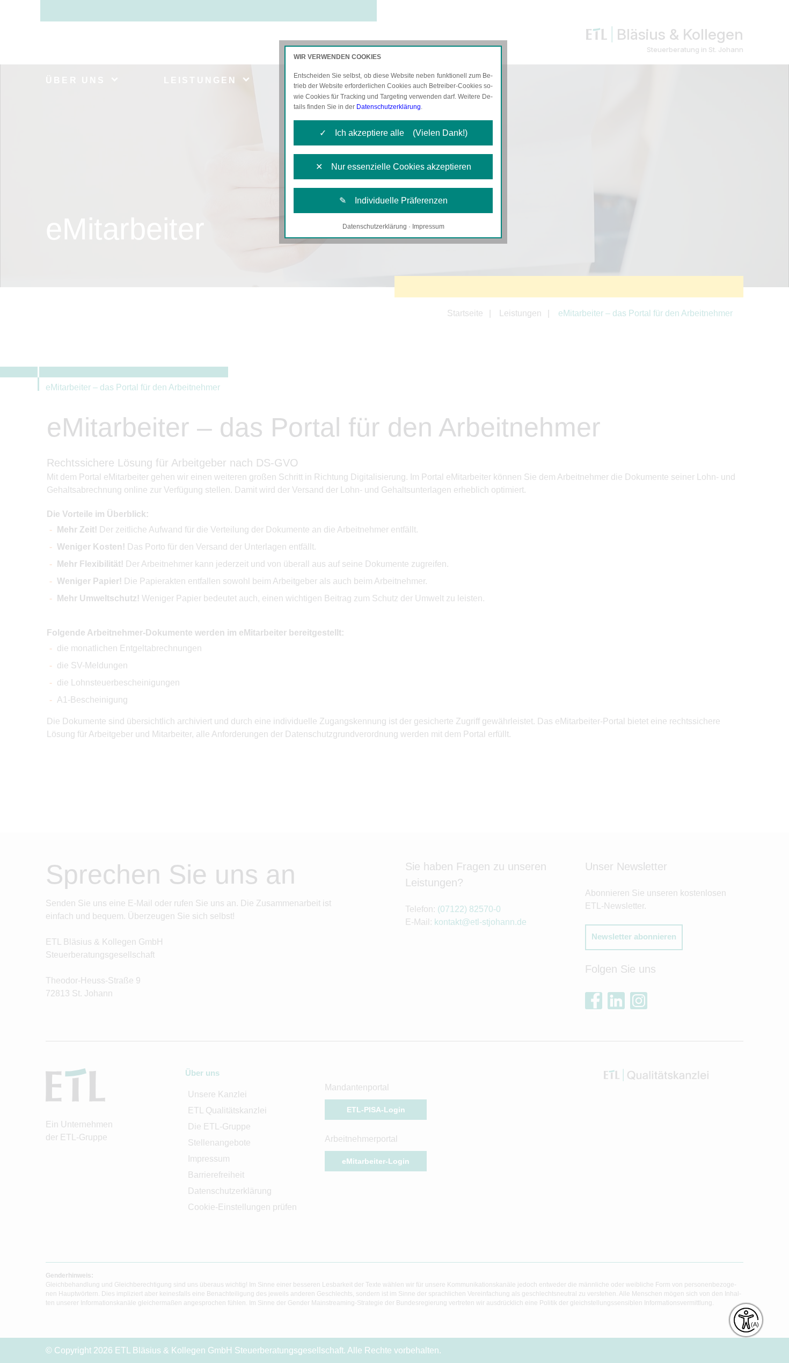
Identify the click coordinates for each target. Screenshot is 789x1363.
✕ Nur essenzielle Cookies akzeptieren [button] (393, 166)
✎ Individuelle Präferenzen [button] (393, 200)
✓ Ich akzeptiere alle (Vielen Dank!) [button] (393, 132)
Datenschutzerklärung (388, 107)
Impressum (428, 226)
